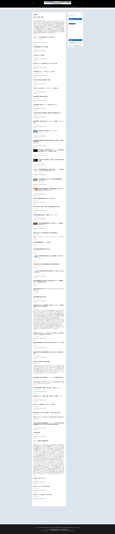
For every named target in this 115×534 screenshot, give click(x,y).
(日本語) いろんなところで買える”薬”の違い (41, 486)
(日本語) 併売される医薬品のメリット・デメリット (48, 130)
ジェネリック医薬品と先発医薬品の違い (41, 440)
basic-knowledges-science (57, 527)
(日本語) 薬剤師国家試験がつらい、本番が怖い (42, 242)
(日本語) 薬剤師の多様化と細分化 (39, 296)
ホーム (36, 527)
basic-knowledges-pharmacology (68, 527)
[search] (81, 14)
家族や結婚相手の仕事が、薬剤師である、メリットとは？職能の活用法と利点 (48, 377)
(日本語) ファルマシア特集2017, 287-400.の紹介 (42, 494)
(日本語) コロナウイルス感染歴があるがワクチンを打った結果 (45, 63)
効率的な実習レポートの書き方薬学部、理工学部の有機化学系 (45, 232)
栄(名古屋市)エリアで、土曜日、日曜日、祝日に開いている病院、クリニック (48, 396)
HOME (33, 8)
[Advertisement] (75, 31)
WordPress (72, 530)
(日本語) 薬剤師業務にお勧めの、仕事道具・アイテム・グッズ (45, 214)
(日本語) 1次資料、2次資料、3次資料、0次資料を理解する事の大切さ (46, 206)
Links (79, 527)
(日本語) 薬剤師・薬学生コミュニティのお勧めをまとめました (45, 104)
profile (39, 527)
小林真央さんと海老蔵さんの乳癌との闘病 (41, 361)
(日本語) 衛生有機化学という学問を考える (46, 37)
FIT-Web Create (63, 530)
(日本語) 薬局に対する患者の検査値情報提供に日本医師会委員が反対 (46, 264)
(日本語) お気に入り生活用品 (38, 55)
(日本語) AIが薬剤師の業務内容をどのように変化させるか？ (44, 198)
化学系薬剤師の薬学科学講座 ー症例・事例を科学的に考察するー (60, 529)
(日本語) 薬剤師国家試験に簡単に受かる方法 (41, 248)
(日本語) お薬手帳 (36, 432)
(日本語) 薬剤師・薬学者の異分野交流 (40, 96)
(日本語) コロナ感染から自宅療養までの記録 (41, 79)
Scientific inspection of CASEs (46, 527)
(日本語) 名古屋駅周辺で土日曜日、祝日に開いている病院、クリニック (46, 387)
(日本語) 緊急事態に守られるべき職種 (40, 46)
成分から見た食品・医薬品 (38, 17)
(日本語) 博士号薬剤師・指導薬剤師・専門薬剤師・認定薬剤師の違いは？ (47, 112)
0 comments (35, 34)
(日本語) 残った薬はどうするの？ (39, 478)
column (37, 8)
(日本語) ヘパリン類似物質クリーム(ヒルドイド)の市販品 (44, 404)
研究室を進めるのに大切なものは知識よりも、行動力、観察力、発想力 (47, 412)
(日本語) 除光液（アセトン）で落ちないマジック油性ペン (44, 71)
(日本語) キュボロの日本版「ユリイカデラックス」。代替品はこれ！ (46, 88)
